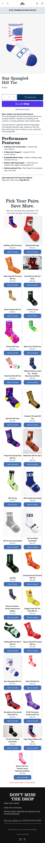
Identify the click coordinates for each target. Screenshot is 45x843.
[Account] (37, 3)
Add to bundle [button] (12, 252)
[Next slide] (42, 10)
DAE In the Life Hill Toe (32, 346)
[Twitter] (24, 839)
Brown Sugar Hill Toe (12, 309)
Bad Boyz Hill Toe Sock (12, 245)
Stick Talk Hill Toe (32, 681)
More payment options (22, 109)
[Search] (7, 3)
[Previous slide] (2, 10)
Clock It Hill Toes (12, 346)
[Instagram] (20, 839)
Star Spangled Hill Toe (12, 681)
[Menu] (2, 3)
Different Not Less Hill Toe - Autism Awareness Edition (32, 373)
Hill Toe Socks (18, 829)
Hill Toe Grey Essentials (12, 541)
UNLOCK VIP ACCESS (31, 820)
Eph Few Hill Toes (12, 418)
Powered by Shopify (30, 829)
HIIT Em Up (12, 498)
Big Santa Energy (32, 245)
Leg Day (12, 578)
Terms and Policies (22, 834)
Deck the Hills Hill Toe (12, 376)
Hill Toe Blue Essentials (32, 498)
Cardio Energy (32, 309)
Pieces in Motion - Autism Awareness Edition (12, 608)
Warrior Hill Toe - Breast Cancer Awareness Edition (22, 768)
